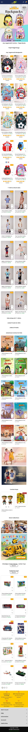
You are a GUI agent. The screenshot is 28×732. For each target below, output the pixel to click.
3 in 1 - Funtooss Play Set (7, 660)
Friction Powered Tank (20, 683)
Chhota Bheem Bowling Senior (9, 593)
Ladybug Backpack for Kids (8, 178)
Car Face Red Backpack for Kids (9, 154)
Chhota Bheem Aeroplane (21, 638)
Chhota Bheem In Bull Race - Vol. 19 (10, 375)
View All (13, 565)
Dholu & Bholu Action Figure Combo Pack (11, 510)
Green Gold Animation (14, 730)
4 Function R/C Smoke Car (8, 638)
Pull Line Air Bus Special (7, 683)
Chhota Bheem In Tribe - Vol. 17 (9, 353)
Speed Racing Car (6, 616)
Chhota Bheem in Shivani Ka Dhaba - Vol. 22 (12, 398)
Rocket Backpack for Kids (21, 154)
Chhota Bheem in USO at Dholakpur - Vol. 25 (12, 420)
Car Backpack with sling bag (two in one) (11, 104)
